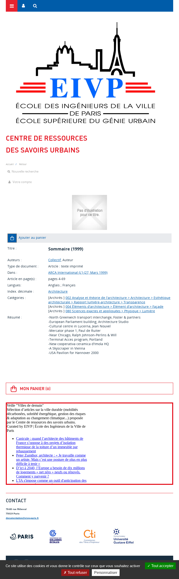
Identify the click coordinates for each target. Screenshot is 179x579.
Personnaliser (105, 573)
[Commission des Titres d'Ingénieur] (89, 536)
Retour (23, 164)
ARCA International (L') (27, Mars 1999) (77, 272)
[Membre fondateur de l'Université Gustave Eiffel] (123, 536)
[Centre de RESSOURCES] (85, 72)
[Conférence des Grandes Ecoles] (56, 536)
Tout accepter (161, 566)
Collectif (54, 260)
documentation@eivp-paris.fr (22, 518)
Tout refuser (77, 573)
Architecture (58, 291)
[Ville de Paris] (22, 536)
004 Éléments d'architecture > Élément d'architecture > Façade (114, 306)
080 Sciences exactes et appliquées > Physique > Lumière (110, 311)
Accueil (10, 164)
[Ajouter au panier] (12, 238)
